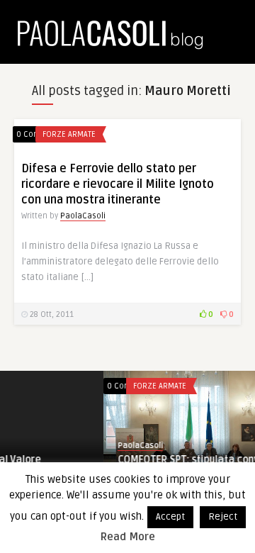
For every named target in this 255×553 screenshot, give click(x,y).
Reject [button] (222, 517)
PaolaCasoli (83, 215)
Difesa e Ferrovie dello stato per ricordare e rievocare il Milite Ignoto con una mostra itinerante (117, 184)
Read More (128, 536)
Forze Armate (69, 134)
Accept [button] (170, 517)
